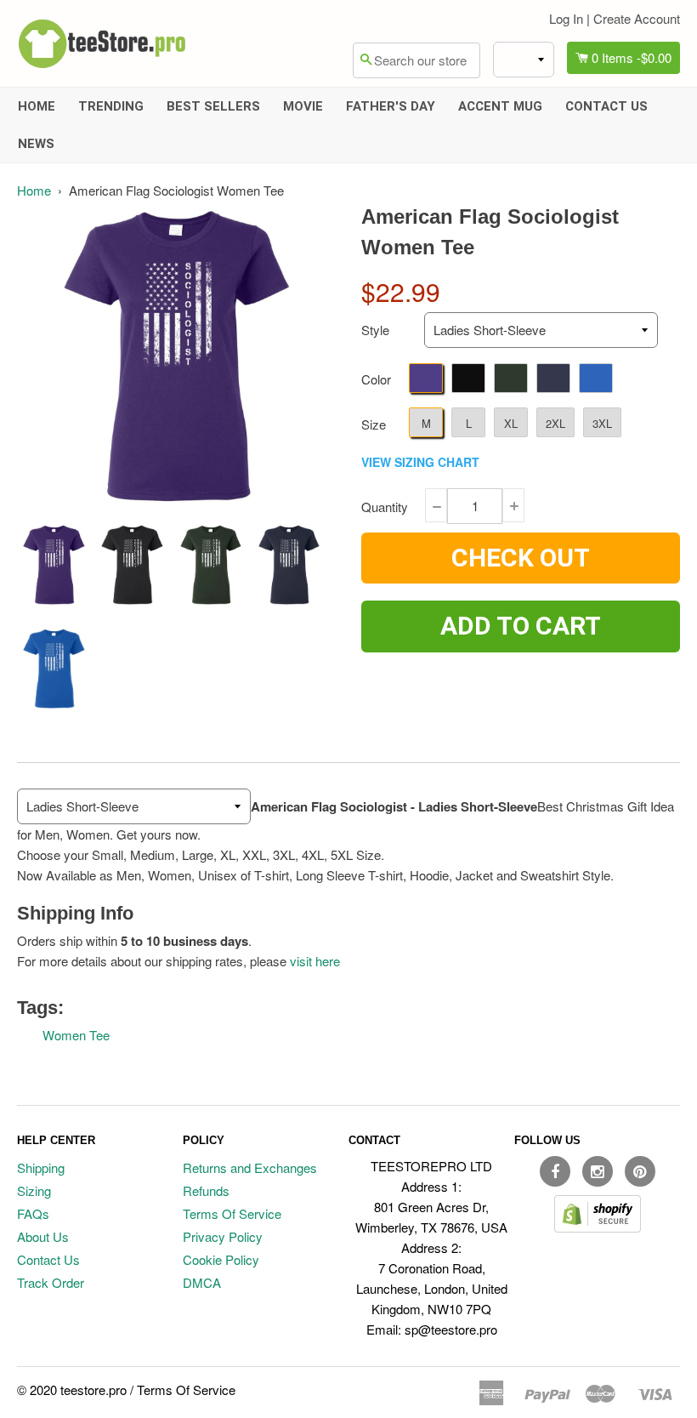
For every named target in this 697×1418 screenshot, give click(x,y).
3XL (602, 423)
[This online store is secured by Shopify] (597, 1227)
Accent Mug (500, 106)
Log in (566, 18)
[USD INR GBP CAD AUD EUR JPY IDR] (523, 59)
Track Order (50, 1282)
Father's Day (390, 106)
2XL (555, 423)
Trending (111, 106)
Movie (303, 106)
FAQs (33, 1213)
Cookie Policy (221, 1259)
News (36, 143)
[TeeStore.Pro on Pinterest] (640, 1171)
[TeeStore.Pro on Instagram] (597, 1171)
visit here (315, 961)
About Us (43, 1236)
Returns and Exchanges (250, 1167)
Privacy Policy (223, 1236)
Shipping (41, 1167)
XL (511, 423)
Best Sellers (213, 106)
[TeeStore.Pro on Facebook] (555, 1171)
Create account (636, 18)
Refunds (206, 1190)
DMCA (202, 1282)
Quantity (384, 506)
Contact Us (606, 106)
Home (36, 106)
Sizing (34, 1190)
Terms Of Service (232, 1213)
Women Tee (76, 1035)
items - (632, 57)
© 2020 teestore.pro (72, 1389)
